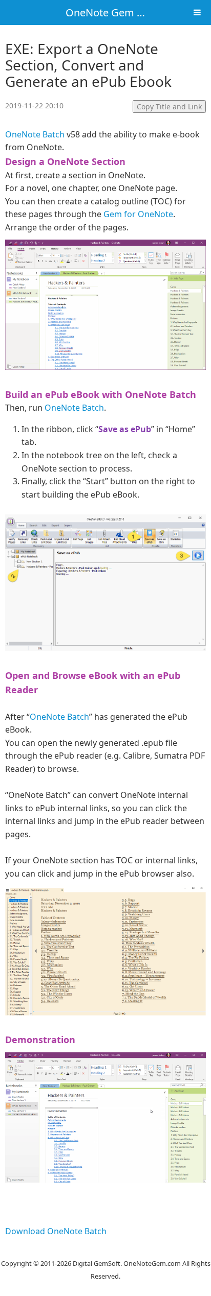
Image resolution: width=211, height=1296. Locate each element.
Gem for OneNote (138, 214)
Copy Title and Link (169, 106)
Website (105, 1250)
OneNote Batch (35, 134)
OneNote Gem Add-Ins (120, 12)
